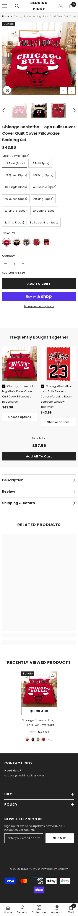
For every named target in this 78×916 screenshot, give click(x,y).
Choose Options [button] (19, 417)
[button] (63, 90)
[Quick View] (52, 676)
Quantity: (8, 255)
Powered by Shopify (54, 869)
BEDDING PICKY (31, 869)
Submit (59, 838)
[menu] (4, 6)
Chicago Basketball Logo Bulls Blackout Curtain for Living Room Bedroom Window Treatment (56, 396)
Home (5, 16)
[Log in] (60, 6)
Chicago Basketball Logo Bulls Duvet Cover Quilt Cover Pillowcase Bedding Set (39, 722)
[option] (39, 58)
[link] (39, 635)
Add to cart (39, 284)
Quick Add (39, 711)
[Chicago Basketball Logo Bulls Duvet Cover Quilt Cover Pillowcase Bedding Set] (39, 689)
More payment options (39, 306)
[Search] (17, 6)
